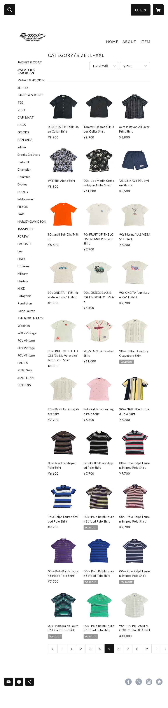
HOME (112, 41)
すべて (128, 66)
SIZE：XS (24, 385)
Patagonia (24, 295)
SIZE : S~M (25, 370)
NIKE (21, 288)
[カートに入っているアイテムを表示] (158, 9)
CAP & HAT (26, 117)
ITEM (145, 41)
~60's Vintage (27, 333)
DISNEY (23, 191)
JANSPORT (26, 229)
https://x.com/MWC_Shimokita (138, 681)
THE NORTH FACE (31, 318)
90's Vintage (26, 355)
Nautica (23, 281)
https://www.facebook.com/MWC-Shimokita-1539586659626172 (128, 681)
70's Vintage (26, 340)
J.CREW (23, 236)
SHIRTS (23, 87)
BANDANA (25, 139)
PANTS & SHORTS (31, 95)
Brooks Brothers (29, 154)
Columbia (24, 176)
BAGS (22, 124)
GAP (21, 214)
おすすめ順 (100, 66)
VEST (21, 110)
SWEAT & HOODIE (31, 80)
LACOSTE (25, 243)
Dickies (22, 184)
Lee (20, 251)
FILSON (23, 206)
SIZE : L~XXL (26, 377)
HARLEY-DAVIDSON (32, 221)
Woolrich (24, 325)
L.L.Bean (23, 266)
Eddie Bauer (26, 199)
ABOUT (129, 41)
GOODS (23, 132)
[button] (140, 10)
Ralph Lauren (26, 310)
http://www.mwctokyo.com (159, 681)
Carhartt (23, 162)
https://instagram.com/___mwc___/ (149, 681)
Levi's (21, 258)
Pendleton (25, 303)
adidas (22, 147)
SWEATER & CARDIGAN (26, 71)
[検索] (9, 9)
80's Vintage (26, 348)
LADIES (23, 362)
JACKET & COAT (30, 62)
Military (23, 273)
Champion (24, 169)
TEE (20, 102)
